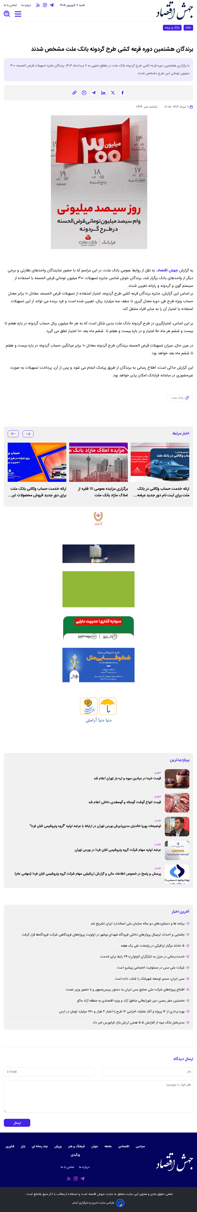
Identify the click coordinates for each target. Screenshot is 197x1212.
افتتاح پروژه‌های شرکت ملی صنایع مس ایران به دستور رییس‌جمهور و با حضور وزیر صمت (125, 990)
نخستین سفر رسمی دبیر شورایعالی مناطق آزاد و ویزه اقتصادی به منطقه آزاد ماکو (131, 1001)
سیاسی (141, 1146)
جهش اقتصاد (167, 270)
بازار (23, 1146)
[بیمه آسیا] (98, 553)
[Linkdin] (103, 93)
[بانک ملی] (98, 524)
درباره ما (26, 5)
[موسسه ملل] (98, 665)
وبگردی (76, 1155)
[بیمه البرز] (98, 628)
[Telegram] (51, 5)
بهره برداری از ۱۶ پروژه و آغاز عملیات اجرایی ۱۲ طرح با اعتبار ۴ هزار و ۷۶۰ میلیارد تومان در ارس (122, 1012)
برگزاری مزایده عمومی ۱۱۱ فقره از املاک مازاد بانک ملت (103, 492)
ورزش (58, 1146)
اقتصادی (124, 1146)
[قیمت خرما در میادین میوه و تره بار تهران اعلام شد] (177, 779)
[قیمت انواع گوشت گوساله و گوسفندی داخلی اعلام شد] (177, 802)
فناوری (10, 1146)
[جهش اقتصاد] (174, 10)
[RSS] (38, 5)
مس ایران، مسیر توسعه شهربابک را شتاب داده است (150, 979)
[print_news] (84, 93)
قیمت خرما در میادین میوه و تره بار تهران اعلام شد (127, 778)
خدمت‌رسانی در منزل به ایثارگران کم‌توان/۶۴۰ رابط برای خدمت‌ (142, 957)
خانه (188, 27)
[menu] (18, 14)
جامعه (108, 1146)
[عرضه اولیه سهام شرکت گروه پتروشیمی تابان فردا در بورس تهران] (177, 850)
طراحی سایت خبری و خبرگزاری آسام (93, 1202)
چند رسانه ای (40, 1146)
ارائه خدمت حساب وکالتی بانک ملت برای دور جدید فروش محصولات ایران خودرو (37, 492)
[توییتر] (113, 93)
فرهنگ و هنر (77, 1146)
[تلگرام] (94, 93)
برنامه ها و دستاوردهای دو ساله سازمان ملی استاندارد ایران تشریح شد (138, 924)
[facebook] (122, 93)
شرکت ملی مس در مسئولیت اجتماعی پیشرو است (151, 968)
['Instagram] (45, 5)
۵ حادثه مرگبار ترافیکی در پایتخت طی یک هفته (153, 946)
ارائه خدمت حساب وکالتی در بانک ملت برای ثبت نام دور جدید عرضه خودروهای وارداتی (163, 492)
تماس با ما (11, 5)
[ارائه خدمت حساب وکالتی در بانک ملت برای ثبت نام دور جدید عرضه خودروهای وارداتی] (160, 462)
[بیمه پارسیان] (98, 717)
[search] (7, 14)
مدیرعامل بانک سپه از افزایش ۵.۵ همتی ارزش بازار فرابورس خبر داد (139, 1023)
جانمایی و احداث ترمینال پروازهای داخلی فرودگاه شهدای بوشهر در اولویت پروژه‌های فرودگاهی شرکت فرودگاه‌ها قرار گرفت (103, 935)
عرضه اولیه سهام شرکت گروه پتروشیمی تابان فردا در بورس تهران (118, 850)
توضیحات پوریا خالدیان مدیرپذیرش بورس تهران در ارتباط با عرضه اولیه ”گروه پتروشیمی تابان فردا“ (95, 826)
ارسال (17, 1123)
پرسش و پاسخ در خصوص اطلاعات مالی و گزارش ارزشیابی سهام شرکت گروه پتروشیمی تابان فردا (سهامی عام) (88, 874)
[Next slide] (13, 433)
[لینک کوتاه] (74, 93)
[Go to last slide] (28, 433)
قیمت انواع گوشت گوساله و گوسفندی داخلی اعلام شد (124, 802)
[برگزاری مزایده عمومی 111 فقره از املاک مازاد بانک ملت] (98, 462)
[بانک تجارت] (98, 589)
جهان (95, 1146)
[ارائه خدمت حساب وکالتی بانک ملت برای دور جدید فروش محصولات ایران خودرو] (37, 462)
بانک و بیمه (172, 27)
